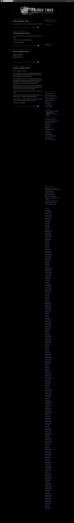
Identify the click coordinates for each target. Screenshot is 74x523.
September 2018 (48, 418)
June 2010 (47, 298)
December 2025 (48, 500)
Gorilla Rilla (47, 131)
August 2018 (47, 416)
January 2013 (48, 342)
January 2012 (48, 326)
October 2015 (48, 392)
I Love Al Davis (48, 103)
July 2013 (47, 351)
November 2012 (48, 339)
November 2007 (48, 254)
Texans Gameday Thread (50, 204)
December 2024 (48, 488)
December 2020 (48, 442)
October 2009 (48, 287)
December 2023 (48, 478)
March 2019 (47, 424)
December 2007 (48, 256)
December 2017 (48, 413)
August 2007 (47, 249)
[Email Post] (37, 27)
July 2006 (47, 228)
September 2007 (48, 251)
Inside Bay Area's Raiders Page (51, 121)
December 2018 (48, 423)
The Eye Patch (48, 132)
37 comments (34, 45)
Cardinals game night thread (51, 188)
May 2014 (47, 367)
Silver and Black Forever (50, 119)
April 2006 (47, 223)
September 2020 (48, 437)
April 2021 (47, 446)
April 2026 (47, 506)
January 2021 (48, 444)
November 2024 (48, 487)
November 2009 (48, 288)
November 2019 (48, 433)
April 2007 (47, 243)
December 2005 (48, 216)
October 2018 (48, 419)
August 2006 (47, 229)
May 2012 (47, 331)
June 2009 (47, 280)
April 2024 (47, 482)
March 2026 (47, 505)
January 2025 (48, 490)
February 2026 (48, 503)
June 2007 (47, 246)
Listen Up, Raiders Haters (50, 95)
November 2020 (48, 441)
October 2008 (48, 270)
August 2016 (47, 400)
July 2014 (47, 370)
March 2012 (47, 329)
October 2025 (48, 496)
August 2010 (47, 302)
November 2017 (48, 411)
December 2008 (48, 274)
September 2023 (48, 473)
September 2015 (48, 390)
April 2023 (47, 472)
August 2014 (47, 372)
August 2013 (47, 352)
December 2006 (48, 236)
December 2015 (48, 395)
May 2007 (47, 244)
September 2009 (48, 285)
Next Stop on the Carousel (50, 196)
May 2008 (47, 264)
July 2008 (47, 265)
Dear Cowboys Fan (49, 105)
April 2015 (47, 385)
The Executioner (48, 134)
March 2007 (47, 241)
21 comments (33, 62)
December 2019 (48, 434)
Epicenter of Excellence (50, 98)
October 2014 (48, 375)
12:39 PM (27, 45)
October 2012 (48, 338)
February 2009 (48, 277)
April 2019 (47, 426)
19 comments (33, 106)
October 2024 (48, 485)
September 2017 (48, 408)
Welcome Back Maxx (49, 191)
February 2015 (48, 382)
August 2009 (47, 284)
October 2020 (48, 439)
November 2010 (48, 306)
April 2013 (47, 346)
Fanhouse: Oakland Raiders (51, 135)
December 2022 (48, 467)
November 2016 (48, 405)
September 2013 (48, 354)
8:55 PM (27, 106)
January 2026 (48, 501)
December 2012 (48, 341)
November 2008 (48, 272)
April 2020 (47, 436)
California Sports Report (50, 139)
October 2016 (48, 403)
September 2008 (48, 269)
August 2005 (47, 210)
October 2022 (48, 464)
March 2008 (47, 261)
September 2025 (48, 495)
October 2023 (48, 475)
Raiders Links (48, 124)
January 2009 (48, 275)
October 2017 (48, 410)
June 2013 (47, 349)
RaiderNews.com (48, 126)
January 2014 (48, 360)
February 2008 (48, 259)
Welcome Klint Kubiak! (49, 194)
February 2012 (48, 328)
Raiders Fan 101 (48, 101)
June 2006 (47, 226)
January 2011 (48, 310)
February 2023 (48, 470)
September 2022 (48, 462)
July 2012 (47, 333)
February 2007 (48, 239)
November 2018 (48, 421)
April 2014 (47, 365)
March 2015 (47, 383)
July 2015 (47, 387)
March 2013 (47, 344)
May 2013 (47, 347)
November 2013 (48, 357)
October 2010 (48, 305)
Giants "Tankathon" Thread (50, 202)
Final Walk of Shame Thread (51, 200)
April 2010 (47, 295)
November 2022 (48, 465)
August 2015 (47, 388)
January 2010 (48, 292)
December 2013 (48, 359)
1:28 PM (27, 27)
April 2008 (47, 262)
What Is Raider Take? (49, 93)
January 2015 (48, 380)
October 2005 (48, 213)
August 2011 (47, 318)
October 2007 (48, 252)
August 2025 (47, 493)
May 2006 (47, 225)
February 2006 (48, 220)
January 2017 (48, 406)
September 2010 (48, 303)
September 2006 (48, 231)
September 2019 (48, 429)
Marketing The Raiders (49, 100)
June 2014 (47, 369)
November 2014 (48, 377)
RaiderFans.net (48, 127)
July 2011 (47, 316)
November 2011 (48, 323)
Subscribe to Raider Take (50, 21)
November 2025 (48, 498)
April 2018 (47, 415)
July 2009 (47, 282)
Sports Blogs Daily (49, 137)
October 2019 (48, 431)
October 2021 (48, 451)
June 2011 (47, 315)
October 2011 (48, 321)
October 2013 (48, 356)
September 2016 (48, 401)
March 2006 (47, 221)
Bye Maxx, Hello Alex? (49, 192)
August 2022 (47, 460)
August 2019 (47, 428)
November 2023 (48, 477)
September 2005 (48, 211)
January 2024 (48, 480)
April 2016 (47, 398)
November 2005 (48, 215)
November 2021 (48, 452)
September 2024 (48, 483)
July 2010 (47, 300)
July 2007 (47, 247)
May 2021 (47, 447)
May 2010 (47, 297)
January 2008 (48, 257)
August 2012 (47, 334)
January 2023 (48, 469)
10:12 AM (27, 62)
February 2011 (48, 311)
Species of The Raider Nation (51, 96)
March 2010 (47, 293)
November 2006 (48, 234)
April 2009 (47, 279)
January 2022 (48, 455)
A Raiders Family (48, 106)
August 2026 (47, 508)
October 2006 (48, 233)
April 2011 (47, 313)
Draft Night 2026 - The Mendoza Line (52, 189)
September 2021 (48, 449)
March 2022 (47, 457)
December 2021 (48, 454)
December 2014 (48, 378)
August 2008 (47, 267)
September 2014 (48, 374)
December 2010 (48, 308)
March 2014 (47, 364)
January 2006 (48, 218)
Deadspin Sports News (49, 129)
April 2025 (47, 491)
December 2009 (48, 290)
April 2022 (47, 459)
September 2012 (48, 336)
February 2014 (48, 362)
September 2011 (48, 320)
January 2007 (48, 238)
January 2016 (48, 396)
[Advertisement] (49, 68)
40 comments (33, 27)
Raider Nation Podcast (49, 122)
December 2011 (48, 324)
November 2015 (48, 393)
